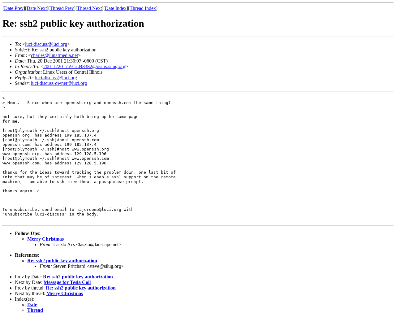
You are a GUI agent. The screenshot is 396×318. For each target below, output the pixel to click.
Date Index (116, 8)
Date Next (37, 8)
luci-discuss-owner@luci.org (59, 83)
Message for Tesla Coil (67, 282)
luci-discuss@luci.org (46, 44)
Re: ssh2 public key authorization (62, 260)
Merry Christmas (45, 239)
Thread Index (143, 8)
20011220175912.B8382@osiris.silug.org (84, 66)
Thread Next (89, 8)
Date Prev (14, 8)
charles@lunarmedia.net (54, 55)
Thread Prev (62, 8)
